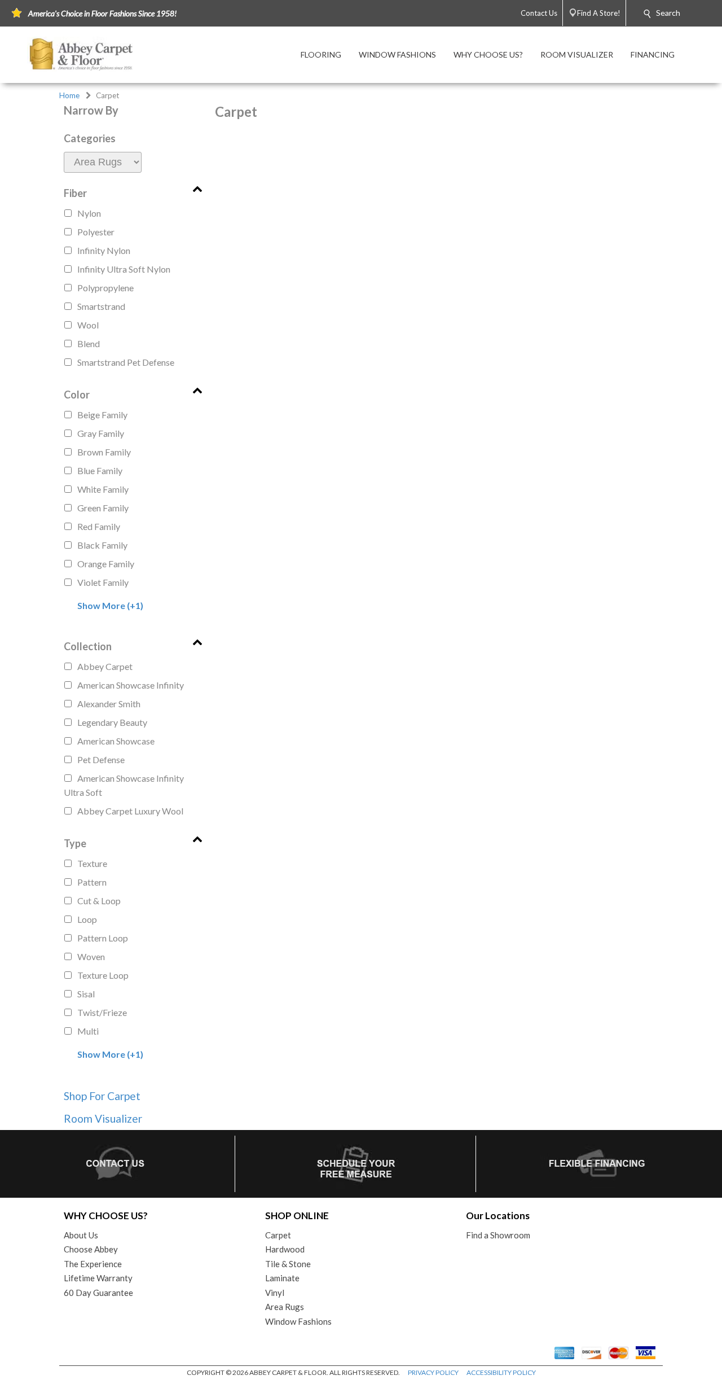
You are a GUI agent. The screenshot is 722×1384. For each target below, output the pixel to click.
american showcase (116, 740)
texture (92, 863)
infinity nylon (103, 250)
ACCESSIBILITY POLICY (501, 1372)
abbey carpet (105, 666)
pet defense (101, 759)
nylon (89, 213)
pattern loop (102, 937)
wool (88, 324)
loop (87, 919)
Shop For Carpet (102, 1095)
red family (98, 526)
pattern (92, 882)
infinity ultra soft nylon (123, 269)
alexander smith (108, 703)
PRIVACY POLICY (433, 1372)
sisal (86, 993)
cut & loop (99, 900)
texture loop (103, 975)
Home (69, 95)
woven (91, 956)
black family (102, 545)
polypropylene (105, 287)
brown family (104, 451)
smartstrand (101, 306)
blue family (99, 470)
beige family (102, 414)
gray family (100, 433)
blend (88, 343)
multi (88, 1031)
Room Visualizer (103, 1118)
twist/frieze (102, 1012)
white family (103, 489)
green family (103, 507)
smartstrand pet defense (125, 362)
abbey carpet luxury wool (130, 810)
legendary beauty (112, 722)
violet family (103, 582)
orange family (105, 563)
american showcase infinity (130, 685)
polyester (96, 231)
